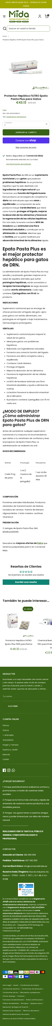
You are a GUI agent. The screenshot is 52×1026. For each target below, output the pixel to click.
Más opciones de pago (26, 147)
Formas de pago (9, 996)
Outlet (6, 759)
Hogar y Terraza (10, 744)
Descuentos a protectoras (30, 992)
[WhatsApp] (13, 770)
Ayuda (15, 985)
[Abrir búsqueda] (4, 29)
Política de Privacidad (34, 1000)
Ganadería (8, 739)
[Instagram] (8, 770)
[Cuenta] (39, 15)
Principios (24, 1003)
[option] (26, 66)
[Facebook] (4, 770)
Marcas (6, 754)
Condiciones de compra (29, 985)
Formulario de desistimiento (13, 1000)
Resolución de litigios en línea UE (15, 1007)
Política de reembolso (11, 1003)
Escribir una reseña (26, 582)
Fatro (5, 110)
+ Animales (8, 735)
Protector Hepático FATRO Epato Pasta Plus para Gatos (23, 40)
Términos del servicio (31, 1011)
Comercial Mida (29, 1019)
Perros (6, 725)
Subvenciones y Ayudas (12, 1011)
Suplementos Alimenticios (16, 117)
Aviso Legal (7, 985)
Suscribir (13, 706)
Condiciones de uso (10, 992)
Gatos (6, 730)
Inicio (5, 36)
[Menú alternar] (4, 16)
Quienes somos (36, 1003)
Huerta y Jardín (10, 749)
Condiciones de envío (11, 989)
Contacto (20, 996)
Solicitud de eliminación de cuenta (16, 1014)
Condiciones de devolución (32, 989)
